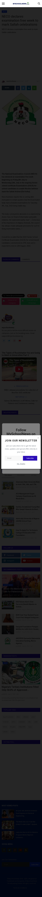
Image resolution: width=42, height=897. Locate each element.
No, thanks (21, 464)
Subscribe (30, 458)
